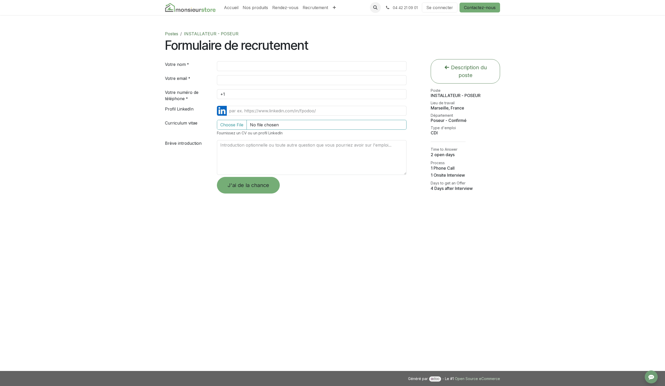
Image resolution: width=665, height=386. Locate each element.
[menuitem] (231, 7)
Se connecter (439, 7)
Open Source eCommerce (477, 378)
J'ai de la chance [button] (248, 185)
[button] (375, 7)
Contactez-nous (480, 7)
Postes (171, 33)
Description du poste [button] (468, 71)
